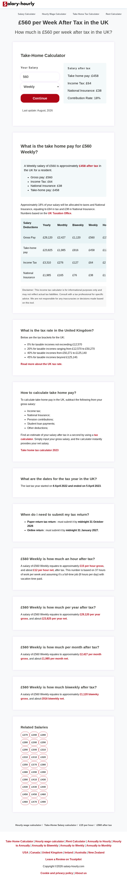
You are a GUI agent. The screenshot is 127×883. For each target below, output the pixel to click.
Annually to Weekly (72, 845)
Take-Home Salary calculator (60, 825)
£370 (34, 764)
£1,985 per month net (55, 658)
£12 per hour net (43, 570)
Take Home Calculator (19, 841)
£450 (25, 794)
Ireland (68, 852)
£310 (43, 749)
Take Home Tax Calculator (86, 14)
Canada (35, 852)
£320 (43, 757)
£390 (34, 772)
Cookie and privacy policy (57, 873)
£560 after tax (104, 825)
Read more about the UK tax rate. (41, 364)
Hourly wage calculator (28, 825)
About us (81, 873)
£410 (34, 779)
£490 (43, 801)
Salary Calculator (26, 14)
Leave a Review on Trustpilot (63, 859)
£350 (25, 764)
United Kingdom (52, 852)
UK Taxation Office (59, 213)
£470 (34, 801)
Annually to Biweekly (45, 845)
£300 (34, 749)
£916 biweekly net (53, 698)
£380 (43, 764)
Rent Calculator (114, 14)
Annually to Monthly (98, 845)
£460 (43, 794)
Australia (80, 852)
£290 (43, 742)
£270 (25, 735)
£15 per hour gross (92, 566)
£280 (34, 735)
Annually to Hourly (99, 841)
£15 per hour (86, 825)
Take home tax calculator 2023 (40, 450)
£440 (43, 787)
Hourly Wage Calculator (54, 14)
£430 (43, 779)
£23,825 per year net (54, 618)
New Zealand (96, 852)
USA (25, 852)
